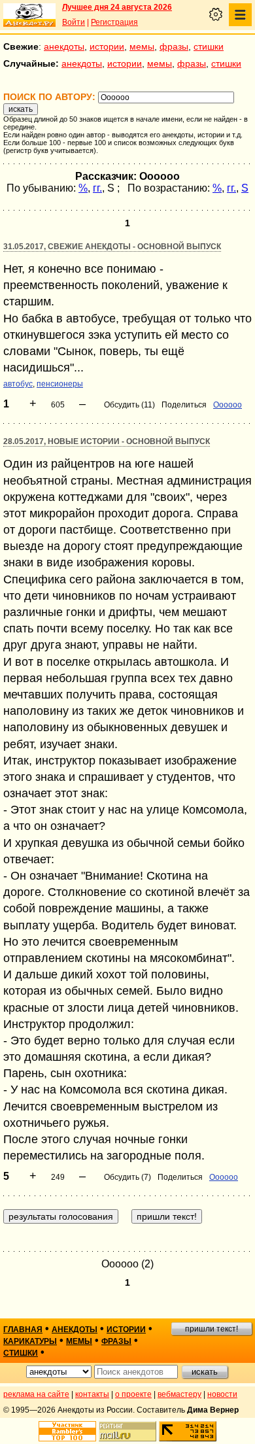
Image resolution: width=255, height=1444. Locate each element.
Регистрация (114, 22)
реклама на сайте (36, 1394)
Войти (73, 22)
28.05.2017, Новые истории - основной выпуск (106, 441)
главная (22, 1329)
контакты (92, 1394)
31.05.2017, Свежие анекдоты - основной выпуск (112, 246)
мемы (141, 46)
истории (107, 46)
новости (222, 1394)
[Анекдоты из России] (29, 15)
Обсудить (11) (129, 404)
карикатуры (30, 1341)
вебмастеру (179, 1394)
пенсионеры (60, 383)
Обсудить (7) (127, 1177)
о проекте (133, 1394)
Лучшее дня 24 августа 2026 (117, 7)
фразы (174, 46)
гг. (97, 188)
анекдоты (64, 46)
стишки (209, 46)
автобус (18, 383)
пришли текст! (211, 1328)
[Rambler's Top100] (67, 1431)
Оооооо (227, 404)
